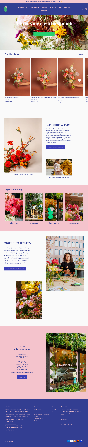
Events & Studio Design (64, 7)
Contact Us (54, 412)
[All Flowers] (14, 207)
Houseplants (34, 223)
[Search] (82, 8)
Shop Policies (55, 409)
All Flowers (14, 223)
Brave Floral (11, 441)
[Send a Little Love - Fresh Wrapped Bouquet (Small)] (44, 77)
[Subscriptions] (74, 207)
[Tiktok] (71, 424)
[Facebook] (62, 424)
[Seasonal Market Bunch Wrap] (17, 77)
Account (78, 9)
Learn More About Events (56, 147)
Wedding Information (39, 412)
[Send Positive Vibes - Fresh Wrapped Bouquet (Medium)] (70, 77)
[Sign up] (81, 419)
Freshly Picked (12, 54)
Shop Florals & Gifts (22, 7)
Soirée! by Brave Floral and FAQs (42, 414)
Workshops (44, 7)
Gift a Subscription (34, 7)
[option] (44, 25)
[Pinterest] (68, 424)
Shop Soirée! (53, 7)
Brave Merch (54, 223)
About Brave (44, 10)
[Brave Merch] (54, 207)
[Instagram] (65, 424)
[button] (41, 47)
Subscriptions (74, 223)
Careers (36, 416)
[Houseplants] (34, 207)
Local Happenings (38, 418)
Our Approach (37, 409)
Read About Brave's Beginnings (15, 268)
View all (81, 54)
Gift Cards (36, 420)
